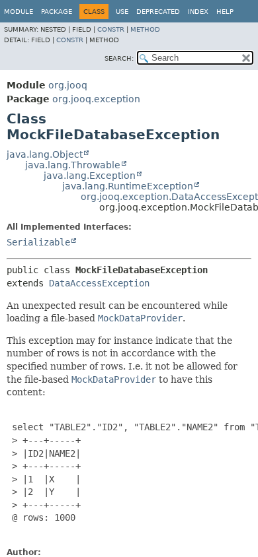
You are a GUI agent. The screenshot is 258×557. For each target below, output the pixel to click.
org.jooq (67, 85)
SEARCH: (119, 58)
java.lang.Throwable (72, 165)
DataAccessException (99, 283)
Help (225, 11)
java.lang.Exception (90, 175)
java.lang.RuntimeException (127, 186)
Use (122, 11)
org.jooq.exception (96, 99)
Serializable (38, 242)
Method (145, 29)
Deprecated (158, 11)
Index (198, 11)
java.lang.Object (45, 154)
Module (18, 11)
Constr (110, 29)
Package (56, 11)
